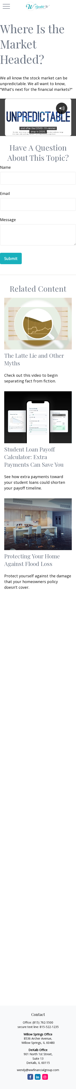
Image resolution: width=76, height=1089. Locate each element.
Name (5, 167)
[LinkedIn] (38, 1077)
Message (8, 219)
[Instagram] (45, 1077)
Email (5, 193)
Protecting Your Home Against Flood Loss (32, 559)
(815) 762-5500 (43, 1022)
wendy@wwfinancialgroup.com (38, 1070)
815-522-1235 (49, 1027)
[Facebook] (30, 1077)
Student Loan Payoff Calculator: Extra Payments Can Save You (34, 456)
